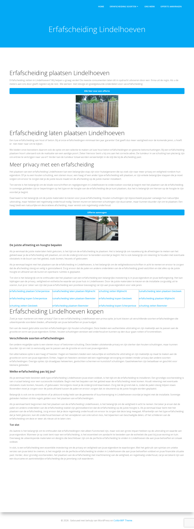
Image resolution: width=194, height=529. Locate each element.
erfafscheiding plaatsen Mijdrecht (157, 298)
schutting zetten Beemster (153, 305)
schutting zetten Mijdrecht (113, 291)
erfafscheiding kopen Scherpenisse (28, 298)
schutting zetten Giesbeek (23, 305)
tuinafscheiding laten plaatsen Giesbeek (160, 291)
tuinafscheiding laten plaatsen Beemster (74, 298)
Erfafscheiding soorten (123, 6)
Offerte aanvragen (171, 6)
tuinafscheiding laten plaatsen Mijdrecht (73, 291)
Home (101, 6)
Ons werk (149, 6)
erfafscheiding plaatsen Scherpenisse (30, 291)
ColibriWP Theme (123, 520)
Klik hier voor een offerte (97, 91)
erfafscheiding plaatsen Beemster (70, 305)
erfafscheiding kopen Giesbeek (115, 298)
